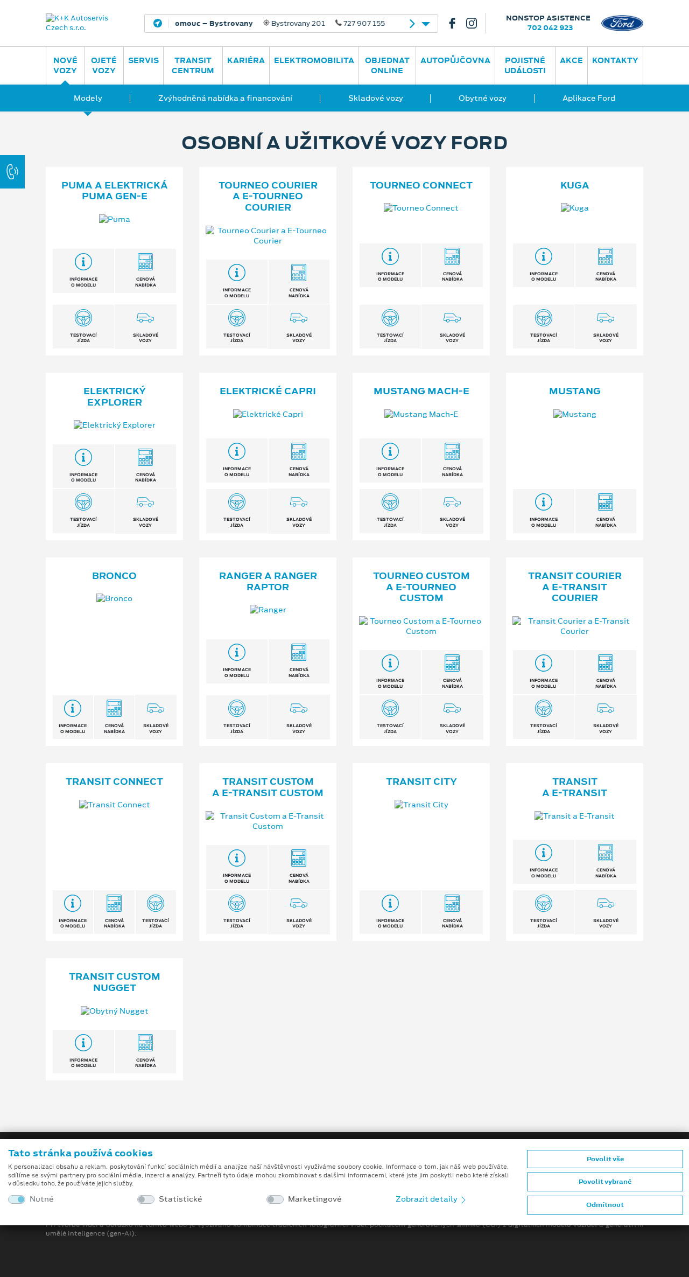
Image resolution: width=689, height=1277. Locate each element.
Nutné (42, 1199)
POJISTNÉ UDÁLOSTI (525, 65)
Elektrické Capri (268, 391)
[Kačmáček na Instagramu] (476, 23)
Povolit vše (605, 1159)
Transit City (421, 781)
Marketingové (315, 1199)
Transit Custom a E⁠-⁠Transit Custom (268, 787)
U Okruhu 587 (258, 24)
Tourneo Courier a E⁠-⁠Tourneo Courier (268, 196)
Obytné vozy (483, 98)
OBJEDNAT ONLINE (387, 65)
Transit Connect (114, 781)
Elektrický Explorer (114, 397)
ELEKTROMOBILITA (314, 60)
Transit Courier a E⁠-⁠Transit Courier (575, 587)
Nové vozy (65, 65)
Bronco (114, 575)
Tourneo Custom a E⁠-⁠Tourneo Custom (421, 587)
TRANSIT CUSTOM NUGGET (114, 982)
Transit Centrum (193, 65)
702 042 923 (550, 28)
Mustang (575, 391)
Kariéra (246, 60)
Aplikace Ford (589, 98)
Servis (143, 60)
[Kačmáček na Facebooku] (456, 23)
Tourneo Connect (421, 185)
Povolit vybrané (605, 1181)
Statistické (180, 1199)
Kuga (574, 185)
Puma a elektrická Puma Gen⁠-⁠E (114, 191)
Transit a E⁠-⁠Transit (574, 787)
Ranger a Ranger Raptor (268, 581)
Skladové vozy (375, 98)
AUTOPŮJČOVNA (455, 60)
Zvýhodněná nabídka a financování (225, 98)
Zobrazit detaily (427, 1199)
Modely (88, 98)
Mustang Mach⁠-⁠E (421, 391)
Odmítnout (605, 1205)
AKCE (571, 60)
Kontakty (615, 60)
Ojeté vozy (104, 65)
